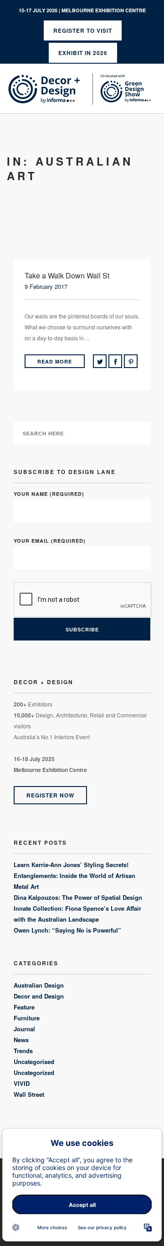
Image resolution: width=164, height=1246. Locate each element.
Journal (24, 1028)
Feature (24, 1007)
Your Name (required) (49, 493)
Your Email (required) (50, 540)
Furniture (27, 1018)
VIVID (22, 1083)
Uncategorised (34, 1061)
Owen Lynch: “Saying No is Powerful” (67, 930)
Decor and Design (39, 996)
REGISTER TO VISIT (82, 30)
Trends (23, 1050)
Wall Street (29, 1094)
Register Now (50, 795)
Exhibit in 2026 (83, 53)
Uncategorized (34, 1072)
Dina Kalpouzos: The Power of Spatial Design (78, 897)
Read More (54, 361)
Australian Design (39, 985)
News (21, 1039)
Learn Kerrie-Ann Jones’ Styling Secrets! (71, 864)
